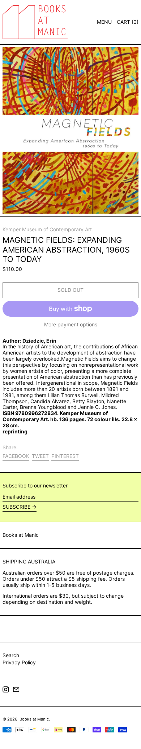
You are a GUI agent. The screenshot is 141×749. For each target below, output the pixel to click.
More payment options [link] (70, 324)
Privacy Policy (19, 662)
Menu (104, 22)
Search (11, 655)
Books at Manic (21, 535)
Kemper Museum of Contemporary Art (47, 229)
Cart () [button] (127, 22)
